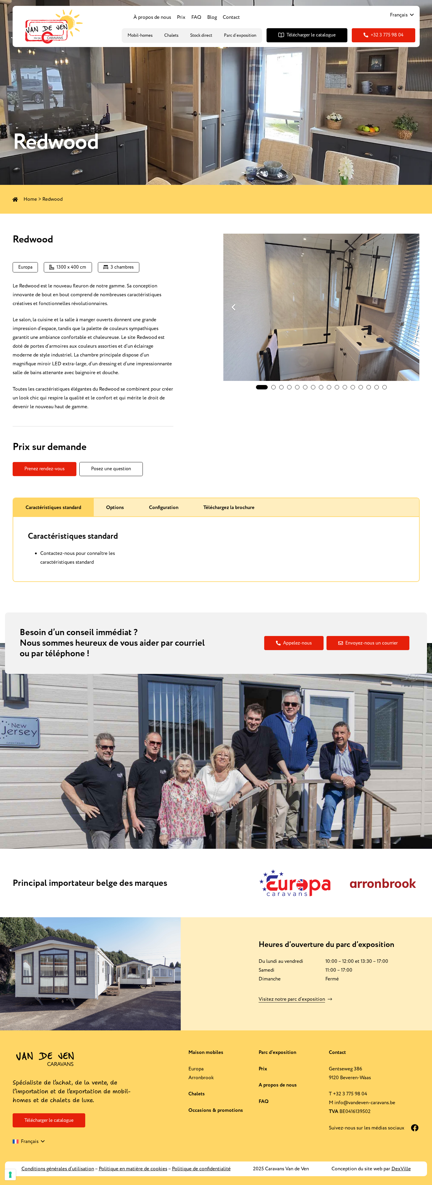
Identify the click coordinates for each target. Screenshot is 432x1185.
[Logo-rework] (53, 26)
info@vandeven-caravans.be (364, 1102)
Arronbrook (201, 1077)
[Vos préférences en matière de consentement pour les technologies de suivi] (10, 1174)
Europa (196, 1068)
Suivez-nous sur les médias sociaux (366, 1128)
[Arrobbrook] (382, 883)
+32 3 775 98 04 (350, 1093)
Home (30, 199)
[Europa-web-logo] (295, 883)
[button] (401, 15)
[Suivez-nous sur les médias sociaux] (411, 1128)
